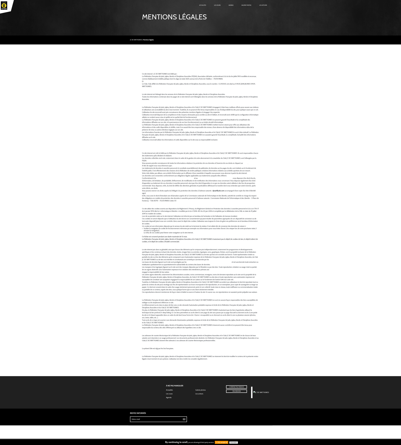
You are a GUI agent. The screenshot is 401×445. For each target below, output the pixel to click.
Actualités (202, 5)
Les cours (217, 5)
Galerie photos (246, 5)
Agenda (231, 5)
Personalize (233, 442)
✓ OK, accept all (221, 442)
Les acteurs (263, 5)
